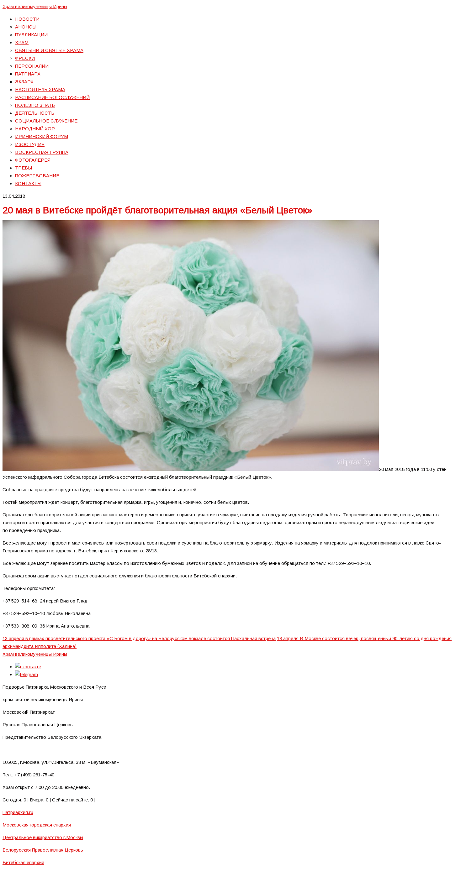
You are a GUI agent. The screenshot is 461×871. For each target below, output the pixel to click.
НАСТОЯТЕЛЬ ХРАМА (40, 89)
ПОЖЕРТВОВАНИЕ (37, 175)
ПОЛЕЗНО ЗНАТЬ (35, 105)
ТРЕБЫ (23, 167)
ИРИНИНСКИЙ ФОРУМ (41, 136)
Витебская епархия (23, 862)
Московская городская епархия (37, 824)
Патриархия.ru (18, 812)
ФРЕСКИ (25, 58)
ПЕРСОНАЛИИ (32, 66)
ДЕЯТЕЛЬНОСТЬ (34, 113)
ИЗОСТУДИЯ (30, 144)
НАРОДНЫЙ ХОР (35, 128)
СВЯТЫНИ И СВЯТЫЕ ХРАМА (49, 50)
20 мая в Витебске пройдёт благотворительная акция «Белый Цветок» (157, 210)
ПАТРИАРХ (27, 73)
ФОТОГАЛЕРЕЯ (32, 160)
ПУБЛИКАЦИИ (31, 34)
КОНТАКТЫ (28, 183)
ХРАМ (22, 42)
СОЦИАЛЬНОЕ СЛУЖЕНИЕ (46, 120)
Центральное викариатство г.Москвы (43, 837)
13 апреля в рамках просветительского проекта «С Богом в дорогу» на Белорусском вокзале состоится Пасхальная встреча (139, 638)
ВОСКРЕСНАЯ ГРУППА (41, 152)
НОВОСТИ (27, 19)
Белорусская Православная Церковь (43, 850)
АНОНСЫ (25, 26)
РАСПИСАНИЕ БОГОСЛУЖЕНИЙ (52, 97)
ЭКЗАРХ (24, 81)
